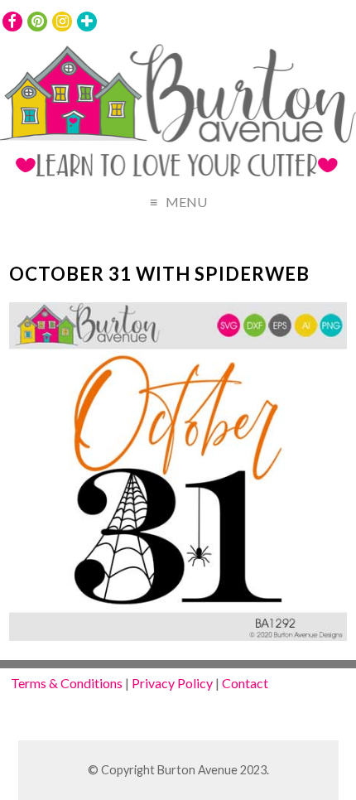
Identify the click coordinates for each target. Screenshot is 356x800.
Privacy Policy (172, 683)
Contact (245, 683)
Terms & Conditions (67, 683)
